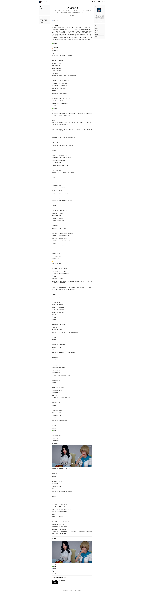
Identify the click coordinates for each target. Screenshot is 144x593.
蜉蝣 (95, 32)
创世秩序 (96, 28)
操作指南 (98, 1)
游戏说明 (93, 1)
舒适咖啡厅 (96, 34)
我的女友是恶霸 (44, 1)
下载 (55, 582)
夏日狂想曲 (96, 30)
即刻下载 (103, 1)
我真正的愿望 (97, 36)
